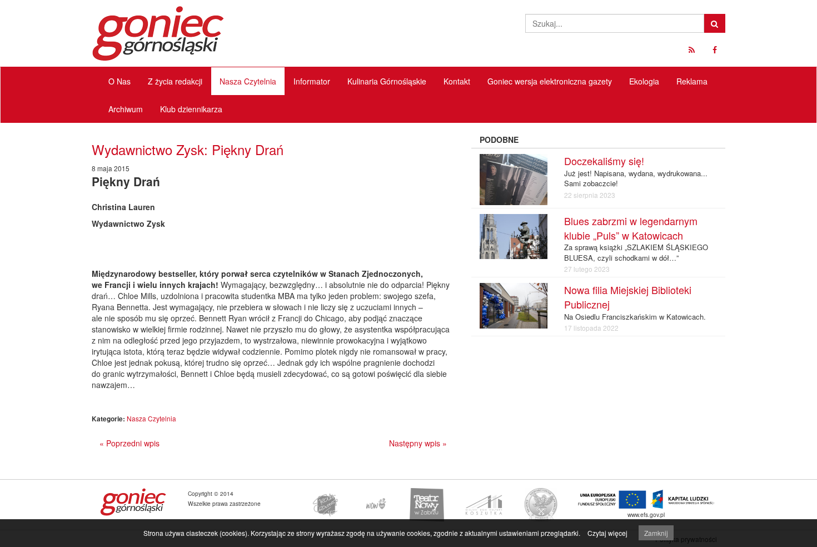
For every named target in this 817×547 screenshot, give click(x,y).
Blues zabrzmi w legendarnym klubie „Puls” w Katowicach (631, 227)
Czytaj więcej (607, 533)
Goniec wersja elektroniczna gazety (549, 81)
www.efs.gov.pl (646, 514)
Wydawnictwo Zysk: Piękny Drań (187, 149)
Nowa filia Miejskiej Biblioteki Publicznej (627, 296)
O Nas (119, 81)
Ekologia (644, 81)
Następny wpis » (418, 443)
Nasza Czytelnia (248, 81)
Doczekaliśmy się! (604, 160)
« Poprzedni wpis (129, 443)
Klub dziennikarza (191, 109)
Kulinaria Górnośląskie (386, 81)
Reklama (692, 81)
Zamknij (656, 533)
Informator (311, 81)
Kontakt (457, 81)
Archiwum (125, 109)
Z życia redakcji (175, 81)
